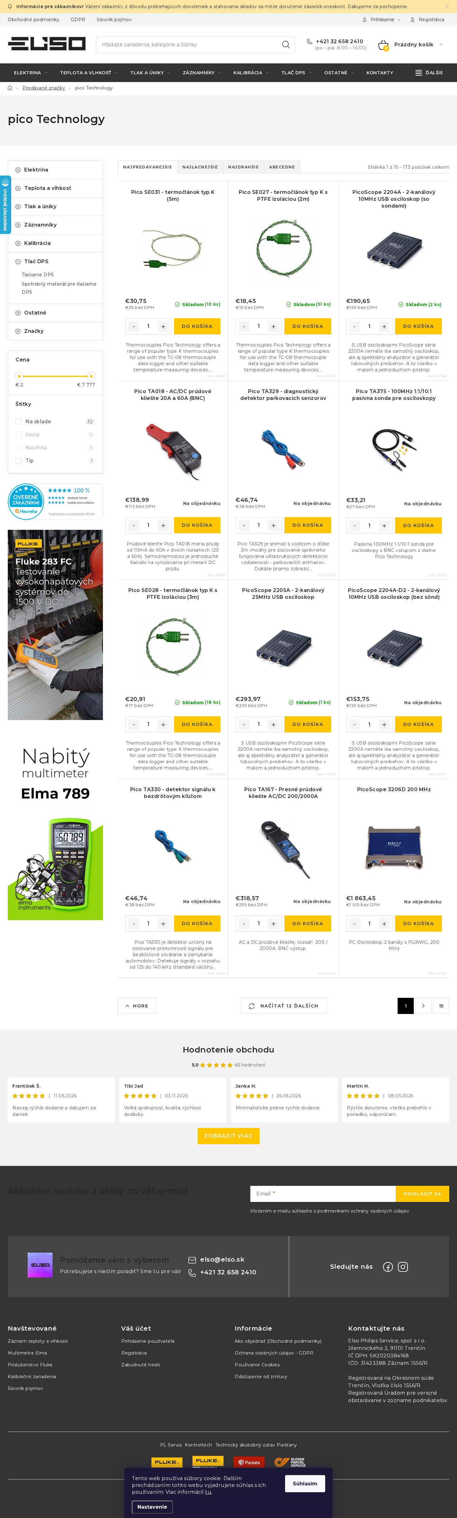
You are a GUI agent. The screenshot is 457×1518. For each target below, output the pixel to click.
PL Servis (171, 1445)
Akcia (59, 435)
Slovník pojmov (114, 19)
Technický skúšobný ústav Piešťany (256, 1445)
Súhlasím (305, 1484)
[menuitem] (30, 72)
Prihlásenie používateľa (148, 1341)
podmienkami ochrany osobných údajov (363, 1211)
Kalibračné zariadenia (32, 1376)
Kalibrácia (37, 243)
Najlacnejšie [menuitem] (200, 167)
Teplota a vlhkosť (48, 188)
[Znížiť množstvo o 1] (133, 326)
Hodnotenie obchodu (229, 1050)
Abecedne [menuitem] (282, 167)
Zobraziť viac (228, 1136)
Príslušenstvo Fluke (30, 1365)
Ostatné (35, 313)
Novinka (59, 448)
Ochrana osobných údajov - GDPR (274, 1353)
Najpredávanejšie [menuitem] (147, 167)
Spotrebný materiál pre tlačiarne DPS (59, 288)
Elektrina (36, 170)
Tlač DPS (36, 261)
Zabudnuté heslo (141, 1365)
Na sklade (59, 421)
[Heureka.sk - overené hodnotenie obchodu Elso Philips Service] (55, 502)
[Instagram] (403, 1267)
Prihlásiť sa (422, 1194)
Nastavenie (152, 1507)
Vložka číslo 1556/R (396, 1385)
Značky (34, 331)
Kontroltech (198, 1445)
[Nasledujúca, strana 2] (423, 1006)
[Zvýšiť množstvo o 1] (163, 326)
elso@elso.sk (222, 1259)
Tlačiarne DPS (38, 274)
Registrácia (432, 19)
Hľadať (286, 45)
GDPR (78, 19)
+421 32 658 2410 (339, 41)
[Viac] (429, 72)
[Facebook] (388, 1267)
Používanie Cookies (257, 1365)
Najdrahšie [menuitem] (243, 167)
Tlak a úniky (40, 206)
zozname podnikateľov (417, 1400)
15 (441, 1006)
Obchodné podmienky (33, 19)
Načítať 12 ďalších (289, 1006)
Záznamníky (40, 225)
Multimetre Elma (27, 1353)
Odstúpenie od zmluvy (261, 1376)
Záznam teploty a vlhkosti (38, 1341)
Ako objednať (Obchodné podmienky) (278, 1341)
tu (208, 1492)
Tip (59, 461)
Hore (141, 1006)
